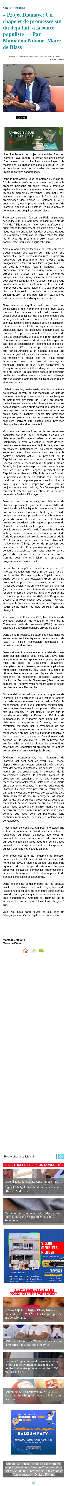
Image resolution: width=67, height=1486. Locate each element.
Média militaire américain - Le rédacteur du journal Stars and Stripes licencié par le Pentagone (32, 1216)
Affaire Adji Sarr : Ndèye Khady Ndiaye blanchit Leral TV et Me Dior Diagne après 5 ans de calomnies (33, 1314)
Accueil (7, 7)
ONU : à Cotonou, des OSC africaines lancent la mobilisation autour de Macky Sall (33, 1342)
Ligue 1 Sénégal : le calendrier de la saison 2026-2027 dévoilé (32, 1189)
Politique (20, 7)
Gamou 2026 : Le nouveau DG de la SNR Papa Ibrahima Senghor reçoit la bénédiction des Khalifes (33, 1395)
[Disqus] (33, 1004)
